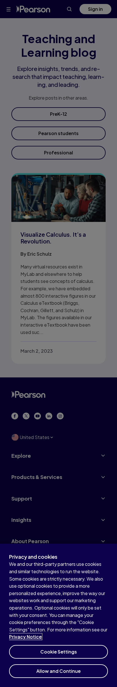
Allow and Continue (58, 671)
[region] (58, 615)
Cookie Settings (58, 652)
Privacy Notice (25, 637)
